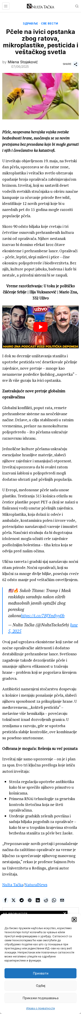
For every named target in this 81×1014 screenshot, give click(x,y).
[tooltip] (5, 900)
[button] (74, 919)
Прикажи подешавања (40, 998)
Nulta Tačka (12, 884)
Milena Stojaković (23, 62)
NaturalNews (36, 884)
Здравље (30, 23)
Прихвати (40, 973)
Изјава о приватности (40, 1008)
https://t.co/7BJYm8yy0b (43, 615)
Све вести (49, 23)
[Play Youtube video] (40, 326)
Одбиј (40, 985)
